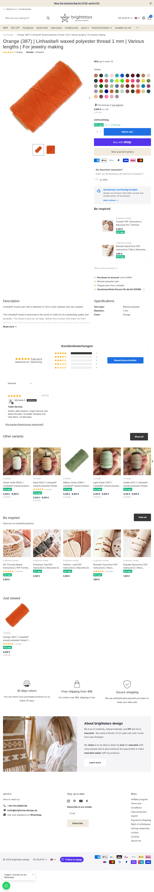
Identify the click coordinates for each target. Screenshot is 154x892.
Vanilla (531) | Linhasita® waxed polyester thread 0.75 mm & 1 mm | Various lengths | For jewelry (136, 484)
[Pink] (106, 96)
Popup (143, 289)
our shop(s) (117, 105)
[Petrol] (148, 91)
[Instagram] (68, 801)
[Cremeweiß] (148, 75)
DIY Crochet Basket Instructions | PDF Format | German (16, 566)
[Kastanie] (127, 86)
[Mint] (122, 91)
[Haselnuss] (106, 86)
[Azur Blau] (106, 75)
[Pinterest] (74, 801)
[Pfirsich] (96, 96)
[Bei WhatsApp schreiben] (6, 886)
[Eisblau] (112, 81)
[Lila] (96, 91)
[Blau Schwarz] (127, 75)
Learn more (95, 762)
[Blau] (122, 75)
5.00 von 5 (36, 359)
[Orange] (138, 91)
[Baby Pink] (112, 75)
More (134, 793)
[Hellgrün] (112, 86)
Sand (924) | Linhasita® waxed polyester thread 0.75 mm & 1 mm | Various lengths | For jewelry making (46, 484)
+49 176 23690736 (17, 806)
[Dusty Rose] (106, 81)
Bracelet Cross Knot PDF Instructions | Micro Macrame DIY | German (105, 566)
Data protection (139, 812)
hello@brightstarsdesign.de (22, 810)
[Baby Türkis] (117, 75)
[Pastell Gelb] (143, 91)
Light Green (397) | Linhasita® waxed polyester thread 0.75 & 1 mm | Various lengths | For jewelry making (107, 484)
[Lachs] (138, 86)
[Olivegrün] (133, 91)
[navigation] (38, 149)
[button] (101, 129)
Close (150, 3)
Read (8, 326)
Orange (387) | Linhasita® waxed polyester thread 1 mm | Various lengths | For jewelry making (16, 639)
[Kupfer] (133, 86)
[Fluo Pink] (133, 81)
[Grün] (101, 86)
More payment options (122, 151)
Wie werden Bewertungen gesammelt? (24, 424)
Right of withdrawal (140, 824)
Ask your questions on (24, 815)
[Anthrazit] (101, 75)
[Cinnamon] (143, 75)
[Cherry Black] (138, 75)
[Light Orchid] (148, 86)
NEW (5, 27)
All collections (85, 28)
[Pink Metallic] (112, 96)
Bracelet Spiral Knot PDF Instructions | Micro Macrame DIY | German (130, 248)
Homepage (8, 35)
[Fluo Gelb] (117, 81)
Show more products (105, 268)
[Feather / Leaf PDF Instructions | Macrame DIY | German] (77, 543)
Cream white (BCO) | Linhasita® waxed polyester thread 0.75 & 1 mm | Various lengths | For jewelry (17, 484)
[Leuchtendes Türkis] (143, 86)
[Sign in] (143, 18)
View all (142, 517)
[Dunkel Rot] (101, 81)
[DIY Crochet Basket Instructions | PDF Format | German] (17, 543)
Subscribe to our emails (79, 807)
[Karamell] (122, 86)
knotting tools (71, 27)
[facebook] (87, 801)
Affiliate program (139, 799)
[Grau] (96, 86)
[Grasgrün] (148, 81)
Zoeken (48, 18)
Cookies (135, 836)
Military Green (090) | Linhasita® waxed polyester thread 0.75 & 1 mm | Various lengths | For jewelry (77, 484)
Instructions (56, 27)
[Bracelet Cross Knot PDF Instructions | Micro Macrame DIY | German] (107, 543)
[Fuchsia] (138, 81)
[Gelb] (143, 81)
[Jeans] (117, 86)
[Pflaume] (101, 96)
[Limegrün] (101, 91)
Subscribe (77, 823)
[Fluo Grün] (122, 81)
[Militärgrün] (117, 91)
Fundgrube (28, 27)
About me (136, 840)
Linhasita (39, 52)
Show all (139, 436)
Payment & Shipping (141, 820)
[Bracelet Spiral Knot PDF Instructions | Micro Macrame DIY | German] (108, 250)
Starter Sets (42, 27)
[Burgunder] (133, 75)
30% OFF (15, 27)
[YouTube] (81, 801)
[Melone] (112, 91)
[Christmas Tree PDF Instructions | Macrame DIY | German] (47, 543)
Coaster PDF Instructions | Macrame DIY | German (129, 223)
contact (135, 832)
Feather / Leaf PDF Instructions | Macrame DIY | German (76, 566)
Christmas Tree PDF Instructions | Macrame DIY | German (46, 566)
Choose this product (98, 226)
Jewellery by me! (123, 27)
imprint (134, 816)
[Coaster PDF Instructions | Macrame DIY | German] (108, 226)
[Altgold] (96, 75)
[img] (14, 396)
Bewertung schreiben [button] (125, 360)
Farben (97, 69)
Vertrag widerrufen (140, 828)
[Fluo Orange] (127, 81)
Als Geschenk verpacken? (109, 169)
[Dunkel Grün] (96, 81)
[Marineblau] (106, 91)
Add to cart (127, 131)
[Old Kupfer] (127, 91)
